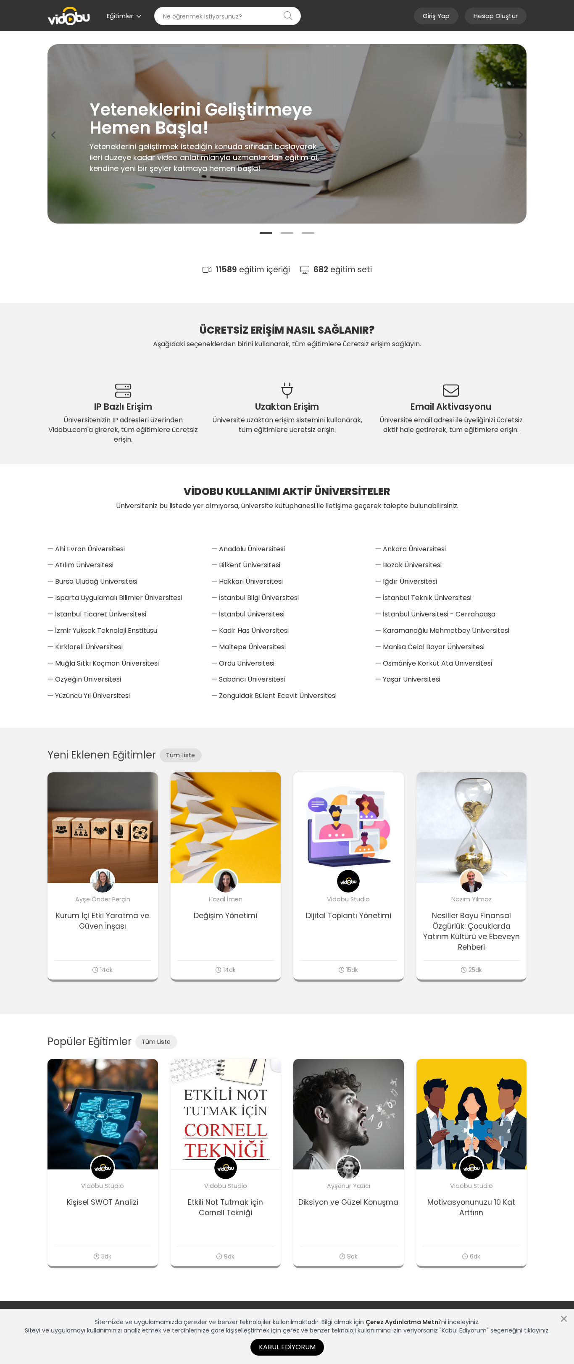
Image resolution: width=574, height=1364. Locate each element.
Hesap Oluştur (496, 15)
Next (520, 135)
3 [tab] (308, 234)
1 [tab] (266, 234)
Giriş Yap (436, 15)
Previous (54, 135)
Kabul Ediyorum (287, 1347)
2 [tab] (287, 234)
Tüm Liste (180, 755)
